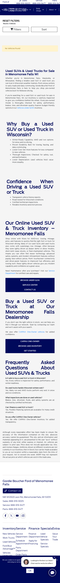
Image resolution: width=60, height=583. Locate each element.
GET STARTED (30, 351)
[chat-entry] (52, 572)
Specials (46, 528)
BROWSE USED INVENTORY (30, 346)
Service (21, 528)
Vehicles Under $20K (25, 108)
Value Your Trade (55, 537)
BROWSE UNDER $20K (30, 280)
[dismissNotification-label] (54, 557)
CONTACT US (30, 290)
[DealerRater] (23, 515)
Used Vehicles (9, 542)
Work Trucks (9, 538)
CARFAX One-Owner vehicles (32, 332)
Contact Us (14, 490)
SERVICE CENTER (30, 285)
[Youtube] (17, 515)
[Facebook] (5, 515)
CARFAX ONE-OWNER (30, 341)
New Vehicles (9, 534)
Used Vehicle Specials (44, 537)
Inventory (9, 528)
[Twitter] (11, 515)
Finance (34, 528)
